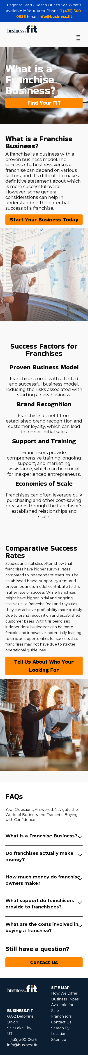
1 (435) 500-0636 (22, 1039)
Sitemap (58, 1039)
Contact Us (44, 962)
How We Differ (64, 993)
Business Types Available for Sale (65, 1005)
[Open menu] (78, 35)
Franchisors (61, 1016)
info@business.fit (55, 16)
